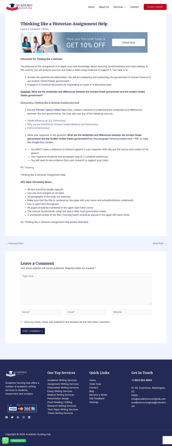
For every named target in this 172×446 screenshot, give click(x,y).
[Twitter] (12, 417)
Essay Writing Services (59, 391)
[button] (155, 7)
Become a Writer (98, 395)
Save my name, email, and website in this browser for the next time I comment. (67, 322)
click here (83, 222)
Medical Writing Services (60, 395)
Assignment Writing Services (63, 384)
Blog (91, 391)
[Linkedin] (29, 417)
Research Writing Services (61, 406)
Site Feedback (97, 398)
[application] (124, 7)
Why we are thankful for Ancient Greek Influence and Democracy (62, 124)
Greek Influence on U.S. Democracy (46, 120)
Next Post (159, 243)
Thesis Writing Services (60, 413)
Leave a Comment (30, 29)
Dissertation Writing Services (63, 387)
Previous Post (14, 243)
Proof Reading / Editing (59, 402)
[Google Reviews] (18, 417)
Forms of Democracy (38, 128)
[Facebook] (6, 417)
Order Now (95, 384)
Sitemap (93, 402)
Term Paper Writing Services (62, 409)
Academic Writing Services (62, 380)
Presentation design (58, 398)
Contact (93, 387)
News (45, 29)
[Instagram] (23, 417)
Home (92, 380)
